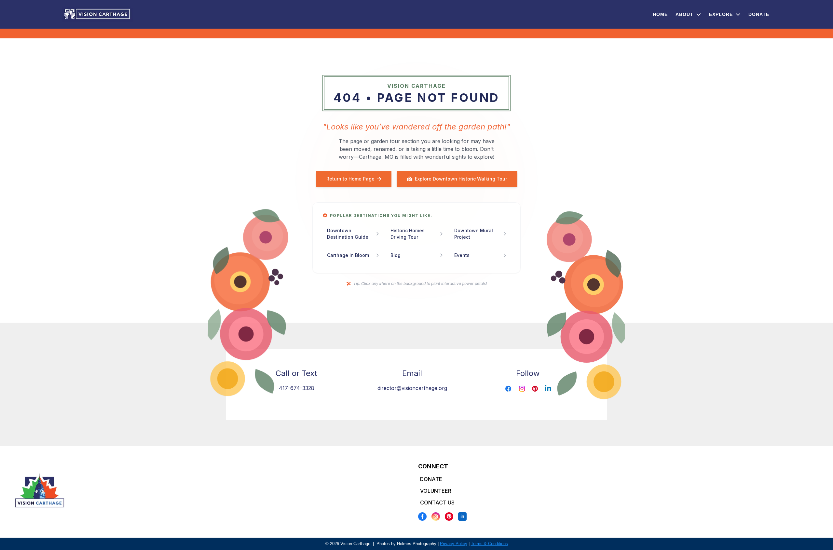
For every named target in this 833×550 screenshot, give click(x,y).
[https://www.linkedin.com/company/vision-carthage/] (548, 389)
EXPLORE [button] (721, 14)
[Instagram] (435, 516)
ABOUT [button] (685, 14)
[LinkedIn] (462, 516)
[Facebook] (422, 516)
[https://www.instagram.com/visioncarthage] (522, 389)
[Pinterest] (449, 516)
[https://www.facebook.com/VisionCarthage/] (508, 389)
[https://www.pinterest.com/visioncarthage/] (535, 389)
